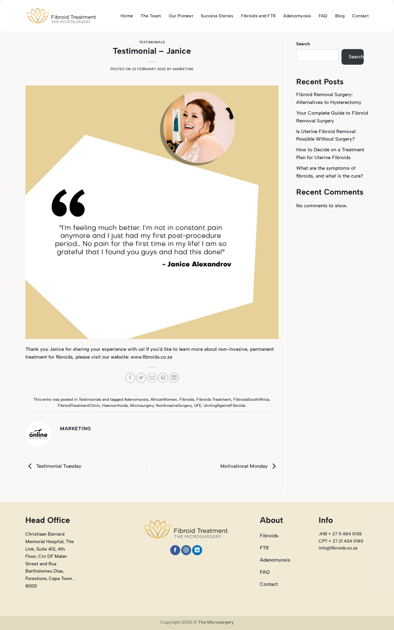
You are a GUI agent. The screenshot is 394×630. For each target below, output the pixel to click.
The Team (150, 15)
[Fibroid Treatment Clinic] (61, 16)
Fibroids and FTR (258, 15)
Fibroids (186, 399)
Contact (360, 15)
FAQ (323, 15)
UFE (197, 405)
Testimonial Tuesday (58, 466)
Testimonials (152, 42)
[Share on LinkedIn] (174, 378)
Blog (340, 15)
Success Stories (217, 15)
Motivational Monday (244, 466)
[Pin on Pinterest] (163, 378)
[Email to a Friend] (152, 378)
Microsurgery (142, 405)
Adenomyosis (297, 15)
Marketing (183, 69)
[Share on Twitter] (141, 378)
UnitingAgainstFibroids (224, 405)
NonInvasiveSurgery (174, 405)
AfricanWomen (164, 399)
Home (127, 15)
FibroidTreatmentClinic (79, 405)
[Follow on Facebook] (175, 550)
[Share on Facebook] (130, 378)
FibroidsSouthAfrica (251, 399)
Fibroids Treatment (213, 399)
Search (303, 43)
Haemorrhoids (115, 405)
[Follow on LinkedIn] (197, 550)
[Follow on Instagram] (186, 550)
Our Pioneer (181, 15)
